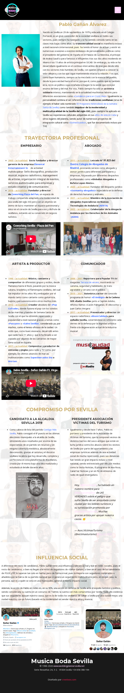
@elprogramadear (84, 492)
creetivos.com (69, 679)
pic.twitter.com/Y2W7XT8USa (90, 522)
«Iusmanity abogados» (83, 190)
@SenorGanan (88, 485)
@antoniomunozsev (85, 511)
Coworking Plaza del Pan (25, 194)
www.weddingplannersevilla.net (69, 665)
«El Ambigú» (98, 297)
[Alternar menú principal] (118, 10)
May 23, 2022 (104, 534)
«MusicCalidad (98, 316)
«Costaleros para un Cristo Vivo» (90, 96)
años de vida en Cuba (105, 114)
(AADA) (74, 216)
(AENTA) (103, 205)
